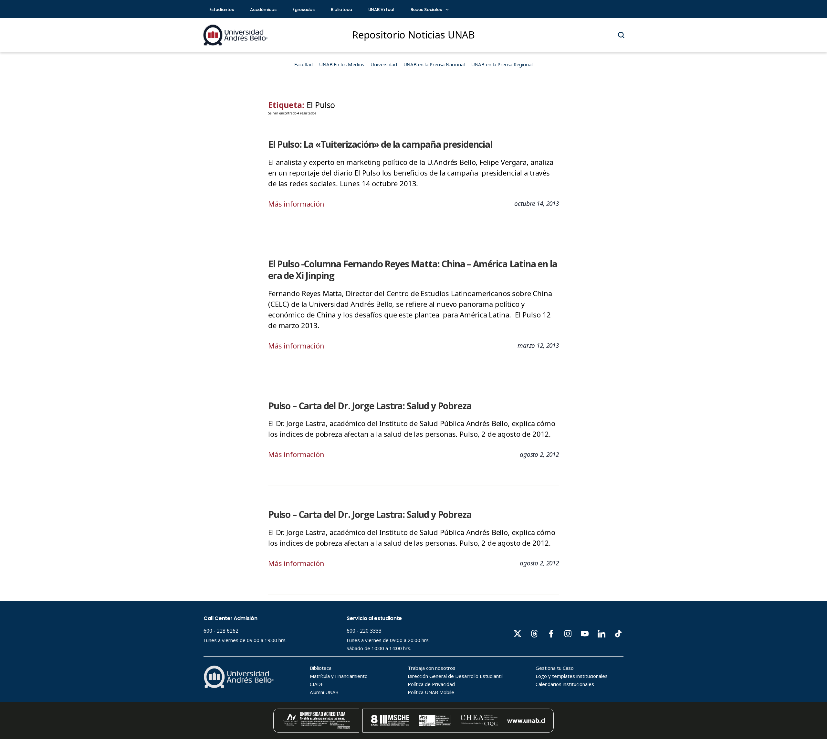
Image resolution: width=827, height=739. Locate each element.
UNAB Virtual (381, 9)
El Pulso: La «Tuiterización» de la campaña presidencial (380, 144)
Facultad (303, 64)
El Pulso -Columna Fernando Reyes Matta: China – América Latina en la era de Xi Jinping (412, 270)
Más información (296, 204)
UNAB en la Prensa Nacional (434, 64)
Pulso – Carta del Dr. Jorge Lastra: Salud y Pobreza (369, 406)
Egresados (303, 9)
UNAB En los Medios (341, 64)
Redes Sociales (427, 9)
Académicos (263, 9)
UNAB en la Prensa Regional (502, 64)
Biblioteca (341, 9)
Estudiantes (221, 9)
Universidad (384, 64)
